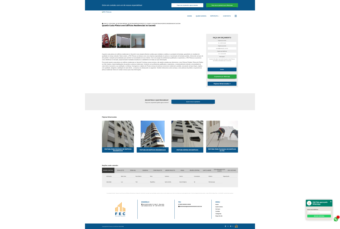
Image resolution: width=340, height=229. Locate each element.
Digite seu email (222, 45)
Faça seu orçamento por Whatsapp (222, 5)
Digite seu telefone (222, 51)
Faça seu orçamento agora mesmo (187, 5)
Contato (227, 16)
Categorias (112, 23)
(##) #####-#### (185, 204)
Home (189, 16)
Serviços (214, 16)
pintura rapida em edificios (137, 23)
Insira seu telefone (312, 209)
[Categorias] (235, 16)
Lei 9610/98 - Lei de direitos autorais (225, 193)
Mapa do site (218, 216)
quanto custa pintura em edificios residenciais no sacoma (163, 23)
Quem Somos (201, 16)
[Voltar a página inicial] (106, 16)
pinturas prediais (122, 23)
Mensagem (222, 56)
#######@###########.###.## (191, 206)
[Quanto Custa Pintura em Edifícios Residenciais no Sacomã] (109, 41)
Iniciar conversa (319, 216)
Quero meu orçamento (193, 101)
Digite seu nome (222, 40)
